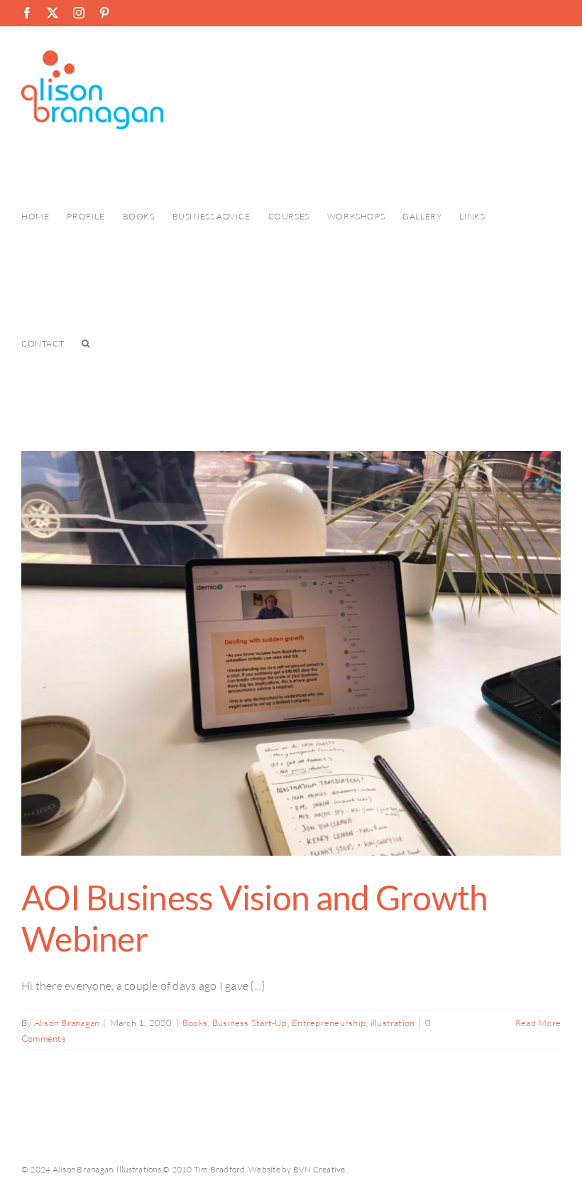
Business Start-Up (249, 1022)
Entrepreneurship (329, 1022)
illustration (392, 1022)
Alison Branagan (67, 1022)
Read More (538, 1022)
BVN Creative (319, 1169)
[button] (86, 344)
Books (194, 1022)
